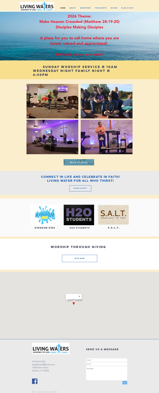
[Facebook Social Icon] (34, 381)
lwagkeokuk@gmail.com (43, 364)
